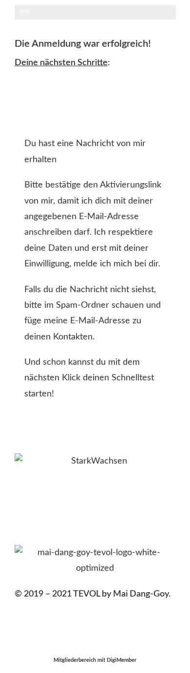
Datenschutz (91, 629)
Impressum (36, 629)
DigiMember (121, 660)
